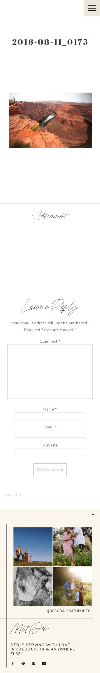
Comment (50, 341)
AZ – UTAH (15, 495)
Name (50, 409)
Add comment (49, 216)
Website (50, 445)
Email (50, 427)
